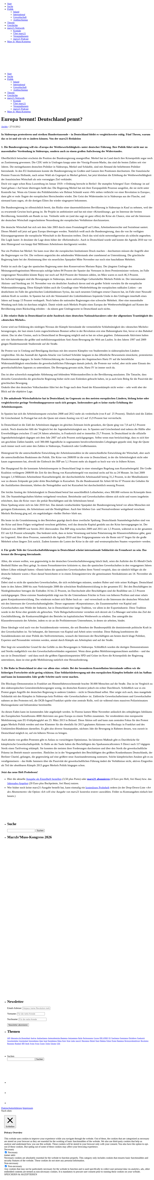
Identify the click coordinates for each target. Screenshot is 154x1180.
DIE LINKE (104, 1038)
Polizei (108, 1041)
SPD (23, 1043)
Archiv (4, 126)
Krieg (64, 1041)
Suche (10, 6)
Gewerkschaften (12, 1041)
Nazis (97, 1041)
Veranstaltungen (20, 36)
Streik (27, 1043)
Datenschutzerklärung (11, 1108)
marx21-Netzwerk (16, 28)
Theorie (11, 22)
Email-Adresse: (14, 1008)
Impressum (28, 1108)
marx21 (78, 1041)
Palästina (103, 1041)
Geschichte (12, 25)
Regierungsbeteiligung (132, 1041)
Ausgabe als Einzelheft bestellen (44, 778)
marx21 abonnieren (98, 778)
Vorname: (11, 1013)
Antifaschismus (20, 20)
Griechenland (23, 1041)
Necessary (13, 1152)
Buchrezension (88, 1038)
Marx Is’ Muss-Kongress (19, 41)
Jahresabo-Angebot (17, 783)
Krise (68, 1041)
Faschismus (115, 1038)
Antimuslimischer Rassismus (58, 1038)
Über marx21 (19, 33)
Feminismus (124, 1038)
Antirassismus (73, 1038)
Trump (42, 1043)
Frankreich (141, 1038)
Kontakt (17, 30)
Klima (59, 1041)
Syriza (37, 1043)
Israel (45, 1041)
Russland (18, 1043)
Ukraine (53, 1043)
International (19, 14)
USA (58, 1043)
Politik (10, 9)
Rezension (10, 1043)
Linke (73, 1041)
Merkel (92, 1041)
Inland (16, 12)
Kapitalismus (52, 1041)
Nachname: (12, 1019)
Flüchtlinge (133, 1038)
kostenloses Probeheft (97, 787)
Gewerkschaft (19, 17)
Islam (41, 1041)
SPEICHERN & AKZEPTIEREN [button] (20, 1174)
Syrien (32, 1043)
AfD (8, 1038)
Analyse (33, 1038)
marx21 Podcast (20, 39)
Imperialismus (34, 1041)
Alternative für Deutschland (20, 1038)
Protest (114, 1041)
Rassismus (120, 1041)
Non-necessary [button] (11, 1163)
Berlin (80, 1038)
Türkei (47, 1043)
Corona (96, 1038)
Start (9, 3)
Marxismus (85, 1041)
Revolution (144, 1041)
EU (110, 1038)
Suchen (10, 1056)
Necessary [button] (9, 1149)
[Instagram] (12, 1103)
